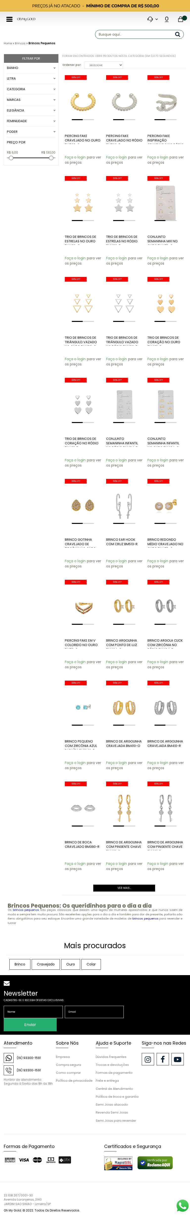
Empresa (63, 1057)
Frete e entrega (107, 1080)
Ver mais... (124, 888)
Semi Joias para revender (116, 1121)
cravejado (46, 964)
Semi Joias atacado (112, 1104)
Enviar (30, 1025)
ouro (70, 964)
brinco (20, 964)
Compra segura (68, 1065)
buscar (179, 34)
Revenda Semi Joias (112, 1112)
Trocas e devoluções (112, 1065)
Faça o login (75, 157)
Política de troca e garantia (117, 1097)
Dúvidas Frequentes (111, 1057)
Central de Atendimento (114, 1089)
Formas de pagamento (114, 1073)
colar (91, 964)
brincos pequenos (26, 910)
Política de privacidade (74, 1080)
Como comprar (68, 1073)
